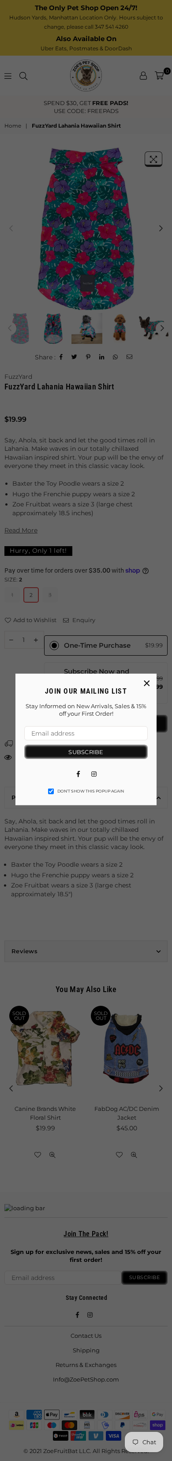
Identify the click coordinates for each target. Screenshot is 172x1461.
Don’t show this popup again (90, 791)
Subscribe (85, 751)
